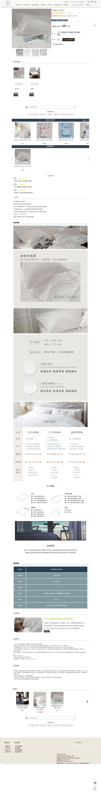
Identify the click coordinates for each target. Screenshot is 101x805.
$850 (22, 710)
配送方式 (7, 750)
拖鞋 (61, 735)
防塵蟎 (22, 735)
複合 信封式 (70, 114)
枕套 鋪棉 (63, 114)
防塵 (50, 735)
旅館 (54, 735)
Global (71, 2)
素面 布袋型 (43, 114)
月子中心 (71, 733)
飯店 (57, 735)
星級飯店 (55, 10)
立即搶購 (16, 94)
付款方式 (7, 748)
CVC (31, 733)
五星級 (36, 733)
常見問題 (17, 748)
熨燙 (21, 733)
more (47, 631)
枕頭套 (45, 733)
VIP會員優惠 (18, 746)
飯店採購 (27, 735)
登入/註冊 (77, 2)
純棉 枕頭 (56, 114)
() (92, 1)
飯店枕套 (61, 10)
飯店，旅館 (45, 735)
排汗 (40, 733)
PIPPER (34, 107)
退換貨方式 (8, 752)
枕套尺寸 (50, 733)
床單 (65, 735)
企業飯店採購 (66, 2)
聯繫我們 (82, 2)
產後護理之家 (64, 733)
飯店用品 (34, 735)
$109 (57, 710)
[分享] (95, 783)
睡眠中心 (84, 733)
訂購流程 (7, 746)
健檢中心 (77, 733)
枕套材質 (56, 733)
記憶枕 (73, 735)
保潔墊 (85, 735)
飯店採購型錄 (19, 750)
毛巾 (69, 735)
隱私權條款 (18, 752)
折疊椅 (78, 735)
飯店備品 (26, 733)
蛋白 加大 (50, 114)
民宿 (39, 735)
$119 (40, 712)
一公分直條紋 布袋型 (33, 114)
